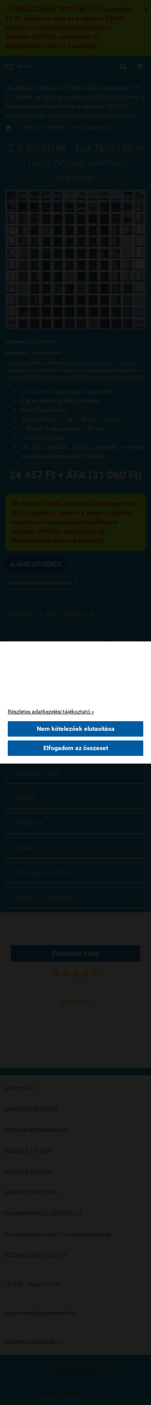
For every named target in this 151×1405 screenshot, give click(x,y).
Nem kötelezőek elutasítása (76, 728)
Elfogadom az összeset (75, 748)
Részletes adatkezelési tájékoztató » (51, 711)
